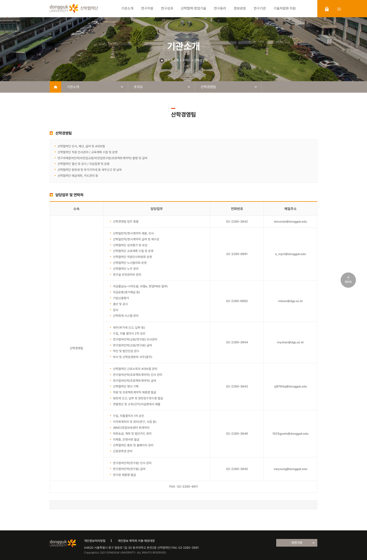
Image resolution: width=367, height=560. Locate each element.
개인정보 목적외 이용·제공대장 (136, 541)
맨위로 (348, 281)
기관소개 (173, 60)
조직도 (186, 60)
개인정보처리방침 (95, 541)
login (327, 9)
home (55, 87)
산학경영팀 (201, 60)
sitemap (339, 9)
